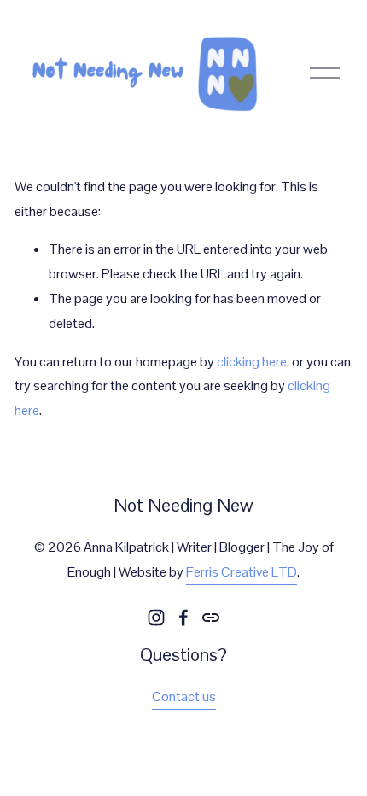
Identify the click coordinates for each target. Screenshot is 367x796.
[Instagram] (156, 617)
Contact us (184, 696)
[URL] (210, 617)
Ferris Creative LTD (241, 572)
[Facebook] (183, 617)
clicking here (252, 362)
